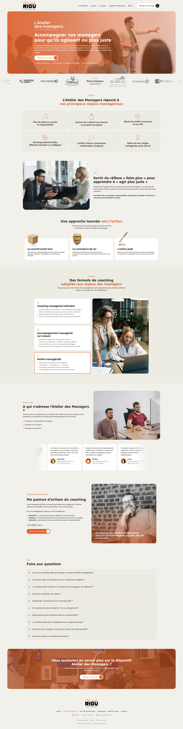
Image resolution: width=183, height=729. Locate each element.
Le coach (102, 6)
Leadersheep (101, 711)
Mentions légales (82, 720)
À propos (124, 711)
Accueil (58, 711)
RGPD (92, 720)
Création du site (101, 720)
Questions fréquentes (117, 6)
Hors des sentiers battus (87, 711)
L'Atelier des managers (70, 711)
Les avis (93, 6)
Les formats (83, 6)
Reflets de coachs (113, 711)
